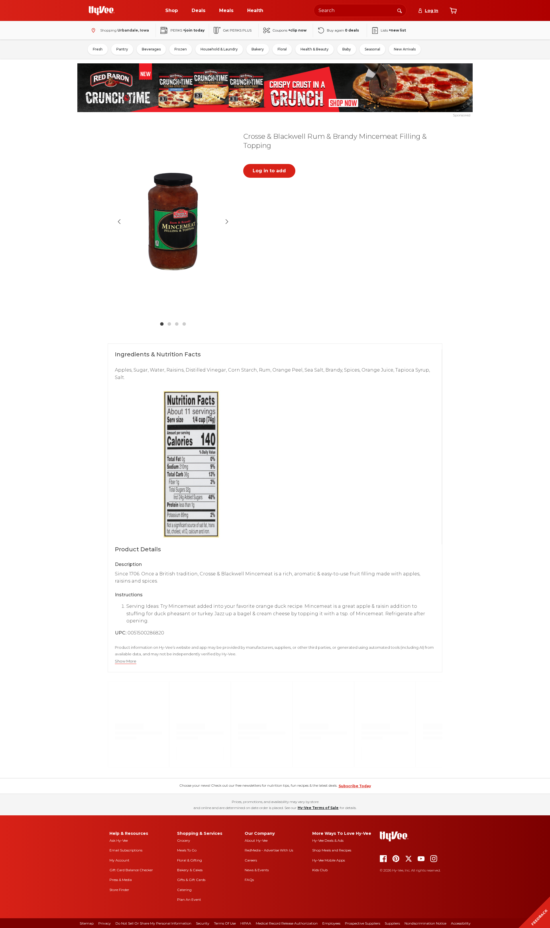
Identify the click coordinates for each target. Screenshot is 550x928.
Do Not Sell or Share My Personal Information (153, 923)
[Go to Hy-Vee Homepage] (102, 10)
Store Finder (119, 890)
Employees (331, 923)
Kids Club (320, 870)
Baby (346, 49)
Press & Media (120, 880)
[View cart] (453, 10)
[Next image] (226, 221)
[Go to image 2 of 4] (169, 324)
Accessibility (461, 923)
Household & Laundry (219, 49)
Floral (282, 49)
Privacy (104, 923)
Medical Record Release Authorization (287, 923)
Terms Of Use (225, 923)
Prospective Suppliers (362, 923)
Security (202, 923)
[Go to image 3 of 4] (176, 324)
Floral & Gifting (189, 860)
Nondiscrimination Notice (425, 923)
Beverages (151, 49)
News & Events (257, 870)
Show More (125, 661)
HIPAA (245, 923)
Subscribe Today (355, 786)
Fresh (98, 49)
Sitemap (87, 923)
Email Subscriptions (125, 850)
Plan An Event (189, 899)
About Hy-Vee (256, 840)
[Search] (399, 10)
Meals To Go (187, 850)
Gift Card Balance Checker (131, 870)
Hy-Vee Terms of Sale (318, 808)
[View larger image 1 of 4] (173, 221)
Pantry (122, 49)
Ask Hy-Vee (118, 840)
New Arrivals (405, 49)
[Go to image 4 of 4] (184, 324)
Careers (251, 860)
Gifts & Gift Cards (191, 880)
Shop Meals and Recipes (331, 850)
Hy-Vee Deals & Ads (327, 840)
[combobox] (360, 10)
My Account (119, 860)
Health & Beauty (314, 49)
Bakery (258, 49)
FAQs (249, 880)
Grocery (183, 840)
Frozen (180, 49)
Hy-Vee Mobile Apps (328, 860)
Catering (184, 890)
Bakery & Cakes (190, 870)
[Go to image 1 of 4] (162, 324)
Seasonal (372, 49)
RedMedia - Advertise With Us (269, 850)
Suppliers (392, 923)
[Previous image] (119, 221)
